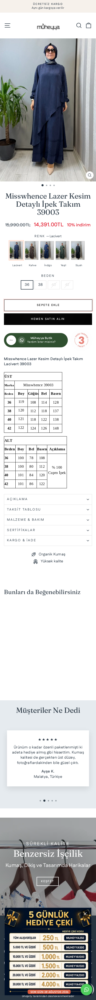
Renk (48, 236)
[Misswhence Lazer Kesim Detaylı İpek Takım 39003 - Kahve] (6, 683)
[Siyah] (78, 250)
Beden (48, 276)
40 (53, 284)
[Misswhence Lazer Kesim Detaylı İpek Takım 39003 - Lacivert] (2, 683)
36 (27, 284)
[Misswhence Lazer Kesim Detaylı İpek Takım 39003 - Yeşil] (15, 683)
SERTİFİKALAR (21, 530)
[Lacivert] (16, 250)
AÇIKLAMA (17, 499)
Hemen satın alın (48, 319)
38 (40, 284)
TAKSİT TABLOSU (24, 509)
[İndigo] (47, 250)
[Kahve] (31, 250)
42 (67, 284)
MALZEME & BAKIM (26, 519)
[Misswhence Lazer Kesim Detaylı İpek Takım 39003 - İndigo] (11, 683)
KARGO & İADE (21, 540)
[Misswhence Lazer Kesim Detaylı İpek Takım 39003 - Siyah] (20, 683)
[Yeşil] (62, 250)
